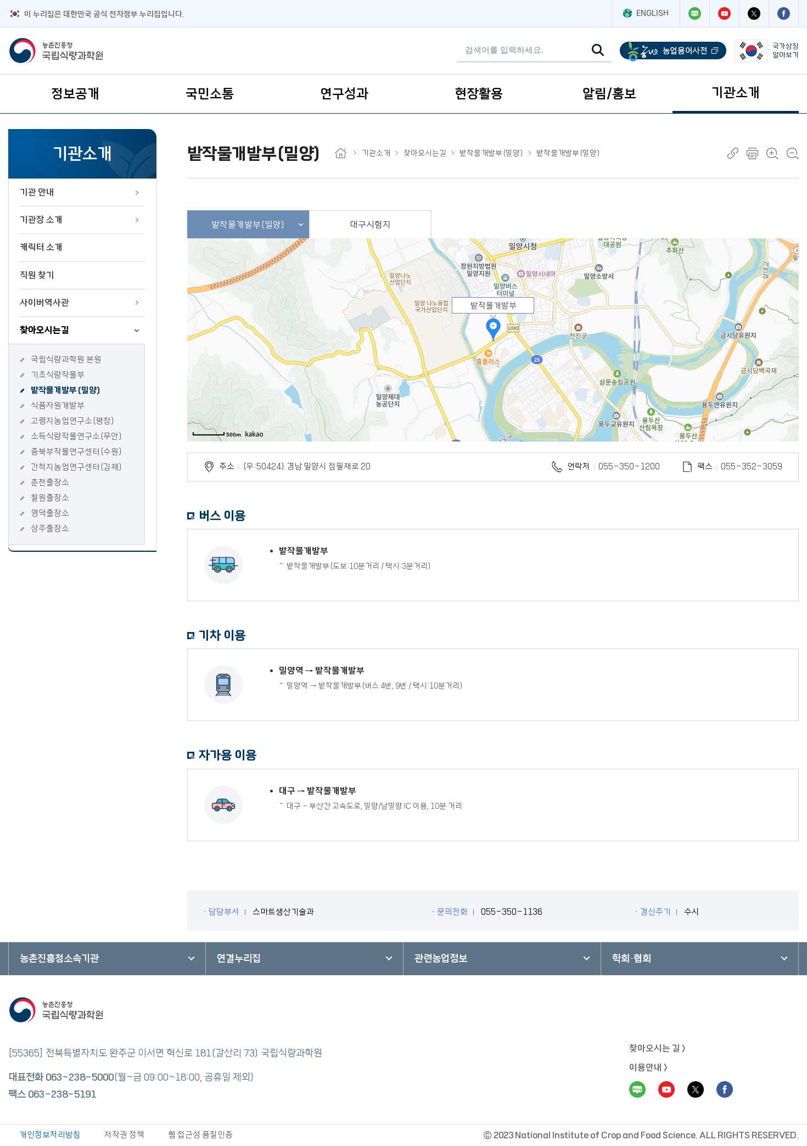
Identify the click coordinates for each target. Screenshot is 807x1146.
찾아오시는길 (44, 330)
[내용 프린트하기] (752, 153)
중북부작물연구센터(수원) (76, 451)
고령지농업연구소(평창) (73, 421)
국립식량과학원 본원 (66, 359)
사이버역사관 (44, 303)
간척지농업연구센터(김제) (76, 467)
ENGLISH (652, 13)
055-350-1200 (629, 466)
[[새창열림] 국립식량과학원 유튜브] (724, 13)
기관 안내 (37, 192)
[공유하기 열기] (732, 153)
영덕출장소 (50, 513)
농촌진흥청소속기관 (59, 958)
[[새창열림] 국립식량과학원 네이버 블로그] (694, 13)
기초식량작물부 (58, 374)
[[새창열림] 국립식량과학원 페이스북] (783, 13)
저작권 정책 (124, 1134)
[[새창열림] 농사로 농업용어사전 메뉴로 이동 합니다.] (673, 51)
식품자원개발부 (58, 405)
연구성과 (344, 94)
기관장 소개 (41, 220)
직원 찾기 (37, 275)
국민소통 (210, 94)
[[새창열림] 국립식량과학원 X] (754, 13)
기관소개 (735, 93)
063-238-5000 (80, 1077)
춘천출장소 (50, 482)
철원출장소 (50, 497)
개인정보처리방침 (50, 1134)
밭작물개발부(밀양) (66, 390)
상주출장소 (50, 528)
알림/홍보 (609, 94)
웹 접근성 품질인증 (200, 1134)
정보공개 (75, 94)
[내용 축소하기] (793, 153)
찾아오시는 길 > (657, 1048)
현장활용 (479, 94)
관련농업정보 (440, 958)
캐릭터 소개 (41, 247)
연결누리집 (239, 958)
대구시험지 (370, 225)
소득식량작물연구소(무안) (76, 436)
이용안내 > (648, 1067)
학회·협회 (631, 958)
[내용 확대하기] (772, 153)
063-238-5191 (62, 1094)
